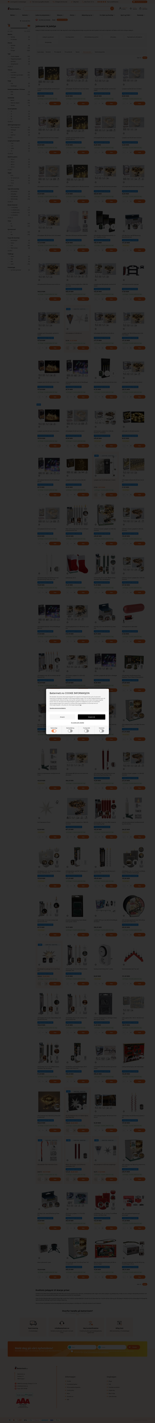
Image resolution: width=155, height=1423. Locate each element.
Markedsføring (70, 728)
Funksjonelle (86, 728)
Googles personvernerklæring (58, 708)
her (80, 705)
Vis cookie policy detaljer (77, 722)
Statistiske (101, 728)
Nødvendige (54, 728)
